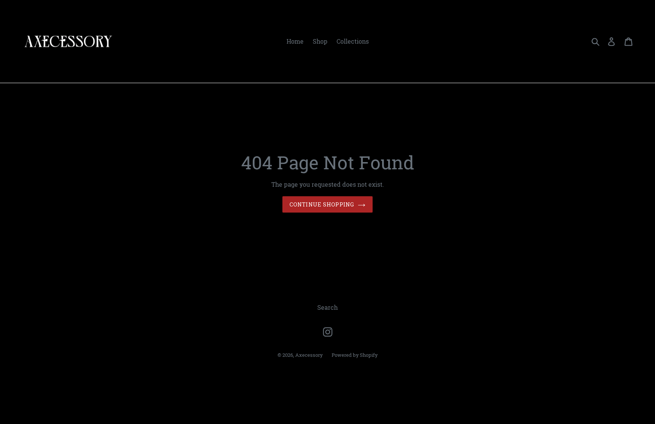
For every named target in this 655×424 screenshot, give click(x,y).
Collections (353, 41)
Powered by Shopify (355, 354)
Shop (320, 41)
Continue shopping (322, 204)
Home (295, 41)
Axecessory (309, 354)
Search (327, 307)
